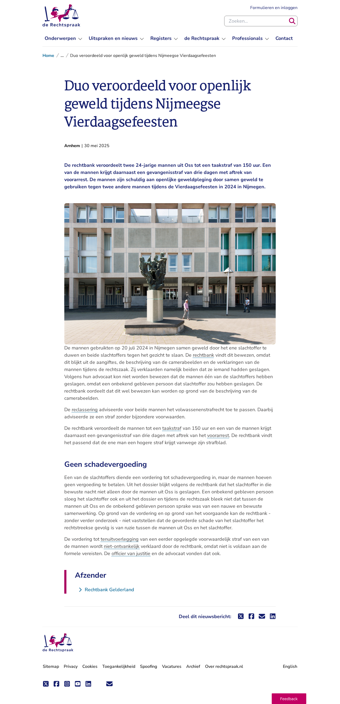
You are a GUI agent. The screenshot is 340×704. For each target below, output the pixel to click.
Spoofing (148, 666)
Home (48, 56)
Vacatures (172, 667)
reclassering (85, 409)
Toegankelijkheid (118, 666)
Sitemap (51, 666)
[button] (289, 698)
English (290, 666)
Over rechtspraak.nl (224, 666)
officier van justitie (131, 553)
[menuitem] (63, 38)
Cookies (89, 666)
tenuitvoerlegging (120, 539)
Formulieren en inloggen (274, 8)
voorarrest (218, 435)
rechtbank (203, 355)
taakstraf (171, 428)
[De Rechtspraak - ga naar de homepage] (61, 15)
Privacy (71, 666)
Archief (193, 666)
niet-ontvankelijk (121, 546)
